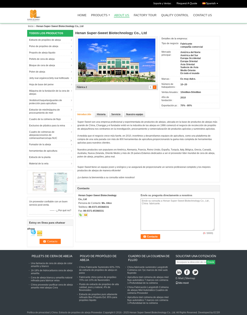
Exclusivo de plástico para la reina (47, 125)
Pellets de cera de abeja (42, 59)
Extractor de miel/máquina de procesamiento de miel (44, 111)
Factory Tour (145, 15)
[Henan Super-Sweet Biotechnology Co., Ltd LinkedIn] (179, 272)
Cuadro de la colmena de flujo (45, 119)
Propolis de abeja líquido (42, 52)
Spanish (211, 3)
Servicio (115, 114)
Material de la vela (38, 163)
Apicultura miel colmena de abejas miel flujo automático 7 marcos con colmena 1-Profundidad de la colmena (148, 280)
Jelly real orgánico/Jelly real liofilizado (49, 78)
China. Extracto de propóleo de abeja (71, 312)
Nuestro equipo (134, 114)
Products (99, 15)
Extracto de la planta (40, 157)
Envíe (210, 262)
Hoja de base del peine (41, 84)
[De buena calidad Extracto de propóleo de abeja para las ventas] (39, 182)
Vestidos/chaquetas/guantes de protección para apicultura (45, 102)
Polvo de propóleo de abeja (43, 46)
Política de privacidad (38, 312)
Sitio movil (183, 283)
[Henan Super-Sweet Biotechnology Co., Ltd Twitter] (195, 272)
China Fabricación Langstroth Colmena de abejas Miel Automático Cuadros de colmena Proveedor (148, 290)
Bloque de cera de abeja (42, 65)
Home (82, 15)
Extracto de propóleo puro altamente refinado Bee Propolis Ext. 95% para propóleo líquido (98, 297)
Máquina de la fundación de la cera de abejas (49, 92)
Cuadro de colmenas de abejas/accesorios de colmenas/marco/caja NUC (43, 135)
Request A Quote (187, 3)
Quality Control (175, 15)
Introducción (84, 114)
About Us (121, 15)
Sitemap (190, 278)
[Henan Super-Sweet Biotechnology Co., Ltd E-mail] (86, 215)
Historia (101, 114)
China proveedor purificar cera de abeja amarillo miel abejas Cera (52, 286)
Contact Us (202, 15)
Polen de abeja (37, 71)
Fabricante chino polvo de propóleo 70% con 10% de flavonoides (97, 278)
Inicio (31, 26)
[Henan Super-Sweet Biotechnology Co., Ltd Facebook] (187, 272)
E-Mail (179, 278)
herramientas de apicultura (43, 150)
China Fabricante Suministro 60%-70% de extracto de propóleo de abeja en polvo (99, 270)
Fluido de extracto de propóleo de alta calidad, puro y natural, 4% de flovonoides (99, 287)
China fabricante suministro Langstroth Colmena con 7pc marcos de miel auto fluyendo (147, 270)
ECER (216, 312)
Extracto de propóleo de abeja (45, 40)
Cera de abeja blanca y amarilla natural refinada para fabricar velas (51, 279)
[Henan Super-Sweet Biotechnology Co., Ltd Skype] (80, 215)
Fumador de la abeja (40, 144)
